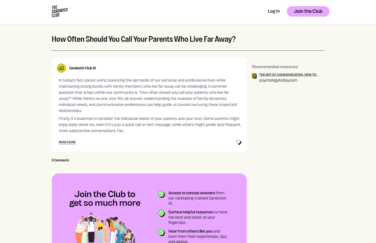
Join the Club (308, 11)
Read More (67, 142)
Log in (274, 12)
